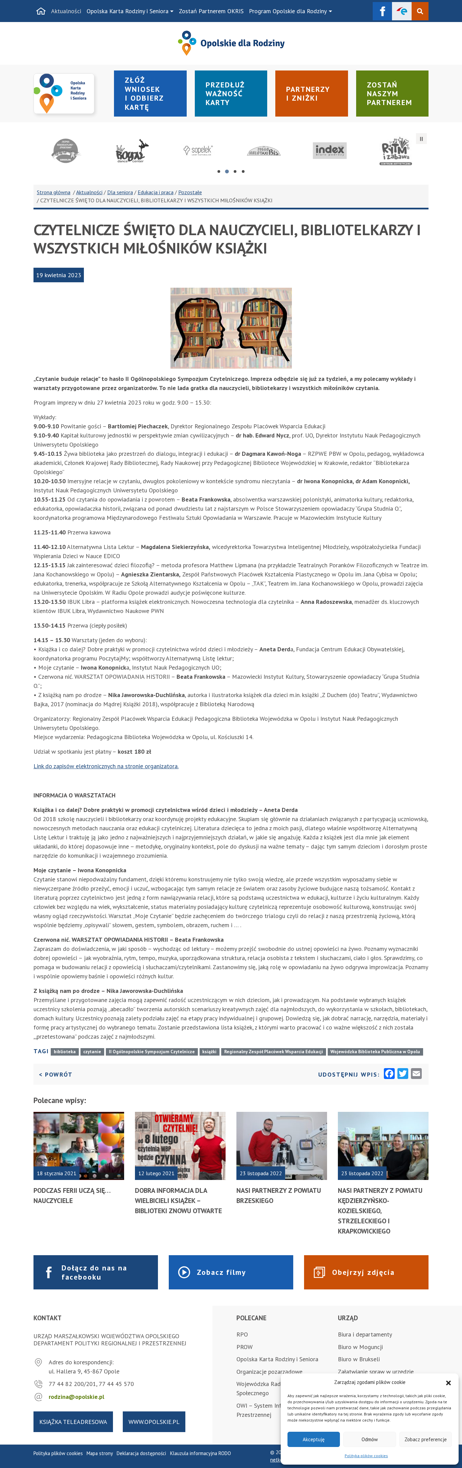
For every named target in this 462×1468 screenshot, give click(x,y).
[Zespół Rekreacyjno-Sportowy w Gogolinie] (66, 151)
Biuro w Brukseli (359, 1359)
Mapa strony (100, 1453)
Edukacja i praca (156, 192)
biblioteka (65, 1051)
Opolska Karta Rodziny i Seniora (127, 11)
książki (209, 1051)
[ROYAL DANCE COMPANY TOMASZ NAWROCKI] (132, 151)
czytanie (92, 1051)
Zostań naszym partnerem (389, 93)
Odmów (370, 1439)
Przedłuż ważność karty (225, 93)
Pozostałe (190, 192)
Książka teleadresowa (73, 1422)
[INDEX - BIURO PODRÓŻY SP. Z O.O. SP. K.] (330, 151)
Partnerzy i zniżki (308, 93)
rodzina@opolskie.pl (76, 1397)
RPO (242, 1334)
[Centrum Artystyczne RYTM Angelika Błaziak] (396, 151)
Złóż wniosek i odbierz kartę (144, 93)
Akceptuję (314, 1439)
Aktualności (66, 11)
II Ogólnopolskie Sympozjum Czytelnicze (152, 1051)
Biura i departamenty (365, 1334)
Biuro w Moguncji (360, 1347)
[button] (448, 1382)
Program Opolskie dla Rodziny (288, 11)
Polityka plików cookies (366, 1455)
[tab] (218, 171)
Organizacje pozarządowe (269, 1371)
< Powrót (56, 1074)
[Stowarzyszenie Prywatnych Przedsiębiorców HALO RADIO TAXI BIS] (264, 151)
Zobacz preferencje (426, 1439)
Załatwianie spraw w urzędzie (376, 1371)
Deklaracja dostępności (141, 1453)
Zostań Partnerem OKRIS (211, 11)
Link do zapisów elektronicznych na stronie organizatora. (106, 766)
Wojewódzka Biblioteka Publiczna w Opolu (375, 1051)
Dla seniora (120, 192)
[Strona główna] (40, 11)
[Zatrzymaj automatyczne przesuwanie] (421, 138)
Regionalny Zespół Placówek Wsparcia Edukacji (273, 1051)
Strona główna (53, 192)
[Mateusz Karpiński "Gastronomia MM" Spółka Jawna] (198, 151)
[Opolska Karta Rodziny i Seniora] (69, 93)
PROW (244, 1347)
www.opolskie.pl (154, 1422)
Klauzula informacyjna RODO (200, 1453)
